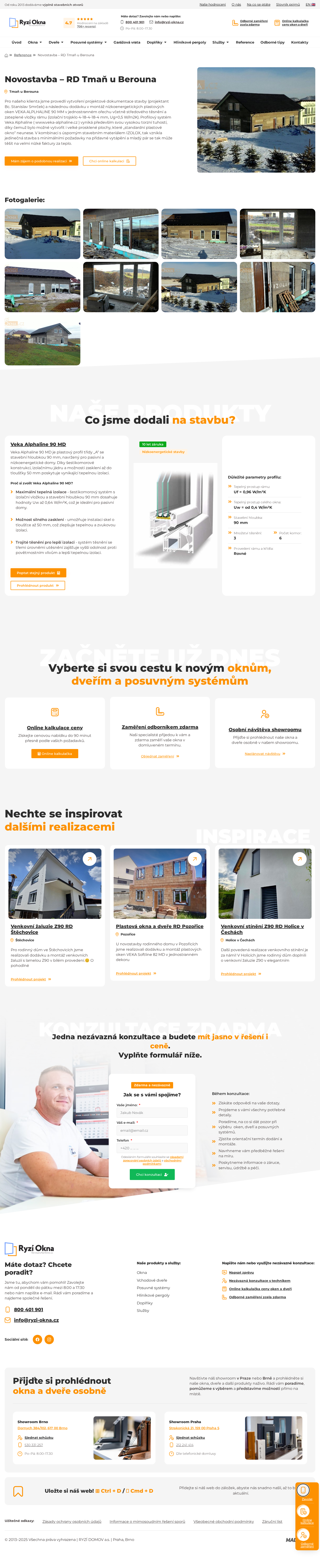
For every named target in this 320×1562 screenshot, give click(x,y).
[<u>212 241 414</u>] (171, 1445)
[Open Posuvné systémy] (105, 42)
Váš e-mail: (126, 1122)
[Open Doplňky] (165, 42)
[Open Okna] (40, 42)
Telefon (123, 1140)
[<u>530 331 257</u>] (20, 1445)
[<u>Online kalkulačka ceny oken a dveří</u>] (277, 23)
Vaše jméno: (127, 1105)
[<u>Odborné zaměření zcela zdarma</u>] (235, 23)
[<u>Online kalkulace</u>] (303, 1511)
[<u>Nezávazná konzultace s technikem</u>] (224, 1280)
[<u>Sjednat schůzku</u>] (20, 1437)
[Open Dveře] (62, 42)
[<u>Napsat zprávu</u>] (224, 1272)
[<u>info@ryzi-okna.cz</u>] (8, 1320)
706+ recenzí (86, 26)
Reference (23, 55)
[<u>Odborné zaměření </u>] (303, 1535)
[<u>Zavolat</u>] (303, 1490)
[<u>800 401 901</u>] (8, 1310)
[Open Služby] (227, 42)
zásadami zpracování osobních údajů (153, 1158)
